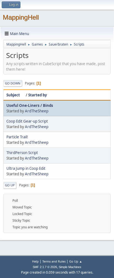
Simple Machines (70, 267)
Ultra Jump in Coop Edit (25, 168)
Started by (37, 94)
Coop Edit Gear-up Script (27, 121)
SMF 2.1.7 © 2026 (45, 267)
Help (35, 261)
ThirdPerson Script (22, 152)
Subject (13, 94)
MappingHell (21, 17)
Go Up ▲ (75, 261)
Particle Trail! (17, 136)
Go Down (12, 83)
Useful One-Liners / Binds (29, 105)
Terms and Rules (54, 261)
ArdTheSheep (36, 110)
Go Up (10, 185)
